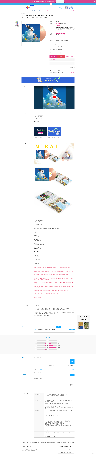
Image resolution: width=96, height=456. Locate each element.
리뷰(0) (61, 46)
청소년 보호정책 (40, 442)
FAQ (69, 449)
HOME (23, 3)
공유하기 (73, 15)
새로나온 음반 (36, 10)
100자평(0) (58, 46)
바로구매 (61, 56)
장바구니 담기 (53, 56)
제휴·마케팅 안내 (49, 442)
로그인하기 (58, 326)
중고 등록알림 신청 (52, 70)
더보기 (54, 313)
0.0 (55, 46)
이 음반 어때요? (72, 329)
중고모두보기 (71, 67)
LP (36, 121)
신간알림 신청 (40, 116)
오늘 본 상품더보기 (71, 385)
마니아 (35, 329)
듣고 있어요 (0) (48, 329)
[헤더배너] (69, 7)
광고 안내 (64, 442)
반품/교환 (61, 394)
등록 (72, 361)
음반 (35, 7)
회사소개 (23, 442)
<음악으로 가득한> (40, 315)
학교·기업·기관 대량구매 (70, 442)
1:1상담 (58, 394)
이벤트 (43, 10)
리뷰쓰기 (72, 374)
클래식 (29, 10)
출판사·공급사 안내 (60, 442)
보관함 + (72, 56)
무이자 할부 (60, 49)
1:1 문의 (61, 449)
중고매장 (44, 442)
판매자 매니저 (54, 442)
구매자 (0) (36, 369)
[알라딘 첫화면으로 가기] (27, 7)
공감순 (67, 374)
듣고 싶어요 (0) (41, 329)
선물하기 (67, 56)
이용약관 (30, 442)
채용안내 (27, 442)
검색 (60, 7)
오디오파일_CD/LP (44, 119)
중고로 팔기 (59, 70)
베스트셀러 (31, 10)
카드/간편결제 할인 (52, 49)
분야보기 (25, 10)
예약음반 (40, 10)
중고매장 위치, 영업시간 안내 (66, 452)
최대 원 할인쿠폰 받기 (60, 33)
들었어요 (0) (54, 329)
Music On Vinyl (32, 17)
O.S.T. (37, 118)
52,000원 (70, 66)
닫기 (94, 1)
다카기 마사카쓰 (24, 17)
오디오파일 (38, 119)
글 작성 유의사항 (71, 365)
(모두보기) (48, 315)
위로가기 (92, 452)
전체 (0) (40, 369)
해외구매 (72, 10)
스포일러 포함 (51, 365)
